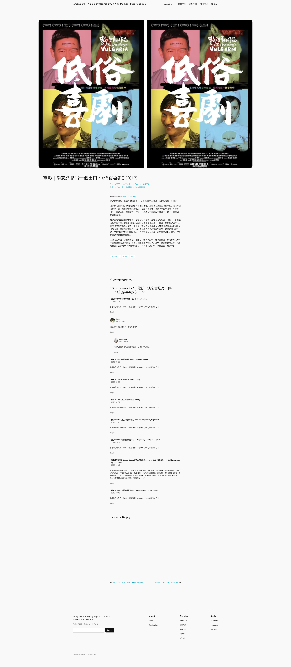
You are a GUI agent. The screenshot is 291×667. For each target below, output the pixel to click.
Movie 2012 (115, 256)
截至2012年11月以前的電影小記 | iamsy (125, 400)
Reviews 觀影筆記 (139, 187)
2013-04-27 (115, 465)
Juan (118, 319)
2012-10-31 (115, 402)
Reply (112, 312)
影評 (132, 256)
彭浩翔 (125, 256)
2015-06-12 (115, 493)
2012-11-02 (115, 422)
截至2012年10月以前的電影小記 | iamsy (125, 379)
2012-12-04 (115, 442)
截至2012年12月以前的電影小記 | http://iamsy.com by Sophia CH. (135, 440)
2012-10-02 (115, 362)
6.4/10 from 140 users (128, 196)
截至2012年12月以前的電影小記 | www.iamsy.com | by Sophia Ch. (136, 490)
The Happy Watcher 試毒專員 (137, 184)
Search (109, 630)
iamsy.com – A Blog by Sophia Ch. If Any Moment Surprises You (109, 3)
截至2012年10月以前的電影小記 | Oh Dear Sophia (129, 359)
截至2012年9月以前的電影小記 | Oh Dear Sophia (129, 299)
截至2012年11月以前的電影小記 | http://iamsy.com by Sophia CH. (135, 420)
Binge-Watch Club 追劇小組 (122, 187)
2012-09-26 (115, 301)
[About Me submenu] (174, 4)
